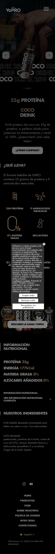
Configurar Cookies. (21, 281)
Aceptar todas (28, 295)
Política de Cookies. (21, 291)
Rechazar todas (28, 300)
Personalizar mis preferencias (28, 306)
